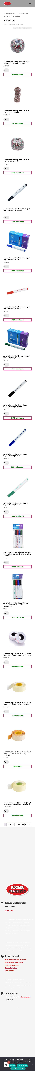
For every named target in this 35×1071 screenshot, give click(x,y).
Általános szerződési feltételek (16, 959)
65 (19, 825)
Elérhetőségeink (11, 968)
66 (23, 825)
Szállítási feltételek (12, 965)
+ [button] (7, 70)
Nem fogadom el (22, 1065)
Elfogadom (12, 1065)
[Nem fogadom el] (33, 1064)
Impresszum (9, 971)
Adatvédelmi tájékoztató (14, 962)
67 (26, 825)
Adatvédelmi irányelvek (18, 1068)
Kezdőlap (7, 13)
